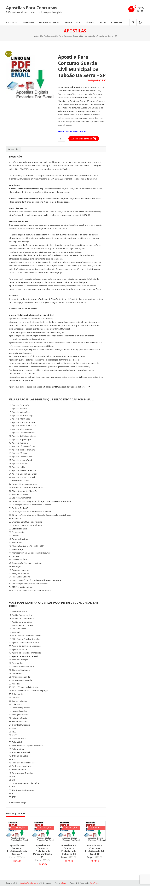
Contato (116, 22)
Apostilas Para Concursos (31, 7)
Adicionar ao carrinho (81, 138)
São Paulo (44, 36)
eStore (63, 883)
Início (35, 36)
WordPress (94, 883)
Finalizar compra (49, 22)
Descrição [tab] (13, 149)
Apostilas (11, 22)
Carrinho (28, 22)
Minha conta (72, 22)
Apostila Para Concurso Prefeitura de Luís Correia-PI (17, 849)
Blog (103, 22)
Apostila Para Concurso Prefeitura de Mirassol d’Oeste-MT (43, 851)
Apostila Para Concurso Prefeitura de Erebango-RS (68, 849)
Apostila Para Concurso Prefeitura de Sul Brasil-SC (94, 849)
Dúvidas (90, 22)
